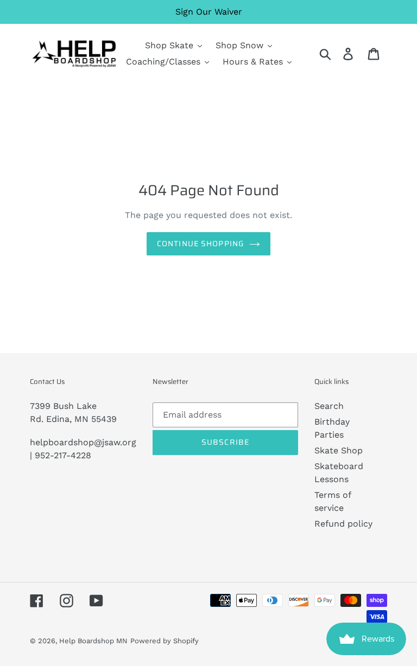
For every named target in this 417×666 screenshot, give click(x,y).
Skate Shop (338, 450)
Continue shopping (200, 243)
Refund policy (343, 523)
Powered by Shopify (164, 641)
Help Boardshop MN (93, 641)
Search (329, 406)
